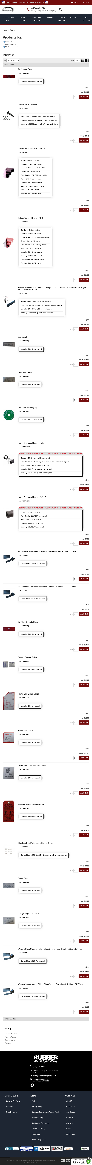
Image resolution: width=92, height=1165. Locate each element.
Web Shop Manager (30, 1162)
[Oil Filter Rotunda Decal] (9, 629)
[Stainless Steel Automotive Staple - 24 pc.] (9, 850)
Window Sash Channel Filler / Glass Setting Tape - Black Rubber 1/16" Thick (50, 949)
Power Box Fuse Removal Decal (32, 766)
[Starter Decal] (9, 885)
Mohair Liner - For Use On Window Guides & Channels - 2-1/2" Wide (47, 587)
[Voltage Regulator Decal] (9, 921)
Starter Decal (23, 878)
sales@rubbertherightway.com (44, 1076)
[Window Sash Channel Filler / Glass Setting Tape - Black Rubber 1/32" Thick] (9, 991)
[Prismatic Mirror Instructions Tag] (9, 811)
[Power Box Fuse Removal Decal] (9, 773)
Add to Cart (84, 578)
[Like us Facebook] (32, 1086)
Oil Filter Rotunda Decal (28, 622)
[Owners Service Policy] (9, 664)
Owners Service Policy (27, 657)
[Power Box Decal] (9, 738)
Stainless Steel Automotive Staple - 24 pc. (35, 843)
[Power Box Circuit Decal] (9, 701)
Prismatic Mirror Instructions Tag (31, 804)
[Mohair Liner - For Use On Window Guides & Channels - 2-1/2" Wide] (9, 594)
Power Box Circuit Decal (28, 694)
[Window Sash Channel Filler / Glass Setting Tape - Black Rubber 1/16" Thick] (9, 956)
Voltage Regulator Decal (28, 914)
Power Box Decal (25, 730)
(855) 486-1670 (39, 1066)
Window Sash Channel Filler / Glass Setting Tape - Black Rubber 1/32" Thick (50, 984)
